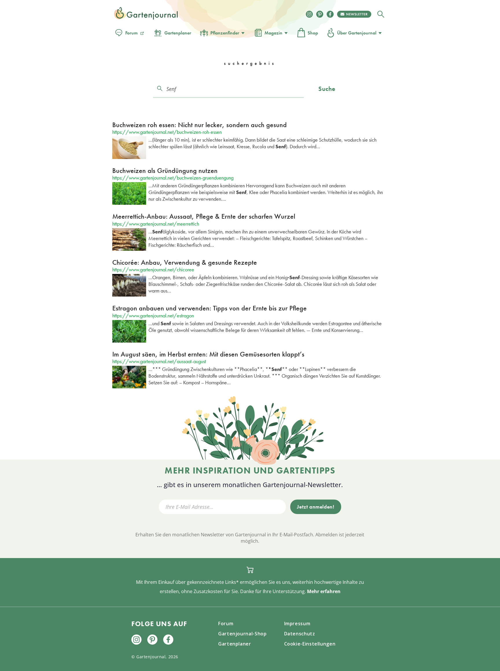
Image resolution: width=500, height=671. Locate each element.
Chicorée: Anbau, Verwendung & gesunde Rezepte (184, 262)
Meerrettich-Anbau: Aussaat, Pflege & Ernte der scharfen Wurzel (203, 216)
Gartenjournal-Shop (242, 633)
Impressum (297, 623)
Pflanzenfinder (224, 33)
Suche (326, 89)
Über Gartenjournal (356, 33)
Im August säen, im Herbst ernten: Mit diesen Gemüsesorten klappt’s (208, 354)
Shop (313, 33)
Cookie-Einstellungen (310, 644)
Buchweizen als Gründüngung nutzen (165, 170)
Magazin (273, 33)
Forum (131, 33)
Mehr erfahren (324, 591)
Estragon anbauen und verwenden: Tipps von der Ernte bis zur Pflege (209, 307)
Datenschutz (299, 633)
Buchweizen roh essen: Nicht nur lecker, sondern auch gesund (199, 124)
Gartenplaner (177, 33)
